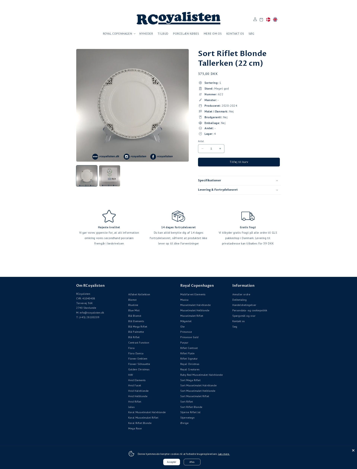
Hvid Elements (137, 380)
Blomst (132, 299)
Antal (201, 141)
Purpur (184, 342)
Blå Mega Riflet (137, 326)
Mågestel (186, 321)
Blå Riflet (134, 337)
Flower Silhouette (139, 364)
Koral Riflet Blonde (140, 423)
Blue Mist (133, 310)
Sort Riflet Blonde (191, 407)
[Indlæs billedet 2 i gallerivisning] (109, 175)
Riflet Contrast (189, 348)
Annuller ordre (241, 294)
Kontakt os (238, 321)
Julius (131, 407)
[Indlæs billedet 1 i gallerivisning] (86, 175)
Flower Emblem (137, 358)
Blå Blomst (134, 315)
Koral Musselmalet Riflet (143, 417)
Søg (234, 326)
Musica (184, 299)
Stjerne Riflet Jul (190, 412)
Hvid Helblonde (137, 396)
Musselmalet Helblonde (195, 310)
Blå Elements (136, 321)
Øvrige (184, 423)
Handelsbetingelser (244, 305)
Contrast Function (138, 342)
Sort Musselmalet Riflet (194, 396)
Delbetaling (239, 299)
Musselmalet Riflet (191, 315)
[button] (119, 33)
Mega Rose (135, 428)
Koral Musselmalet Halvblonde (147, 412)
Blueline (133, 305)
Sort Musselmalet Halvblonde (198, 385)
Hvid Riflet (134, 401)
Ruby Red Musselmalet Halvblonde (201, 374)
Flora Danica (135, 353)
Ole (182, 326)
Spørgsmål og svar (243, 315)
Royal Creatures (190, 369)
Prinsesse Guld (189, 337)
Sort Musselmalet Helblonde (198, 390)
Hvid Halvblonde (138, 390)
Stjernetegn (187, 417)
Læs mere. (224, 454)
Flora (131, 348)
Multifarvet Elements (193, 294)
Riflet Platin (187, 353)
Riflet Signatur (189, 358)
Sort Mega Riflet (190, 380)
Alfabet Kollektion (139, 294)
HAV (130, 374)
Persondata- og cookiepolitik (249, 310)
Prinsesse (186, 331)
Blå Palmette (136, 331)
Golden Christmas (139, 369)
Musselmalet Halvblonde (195, 305)
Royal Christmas (190, 364)
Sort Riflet (186, 401)
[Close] (353, 450)
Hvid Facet (134, 385)
